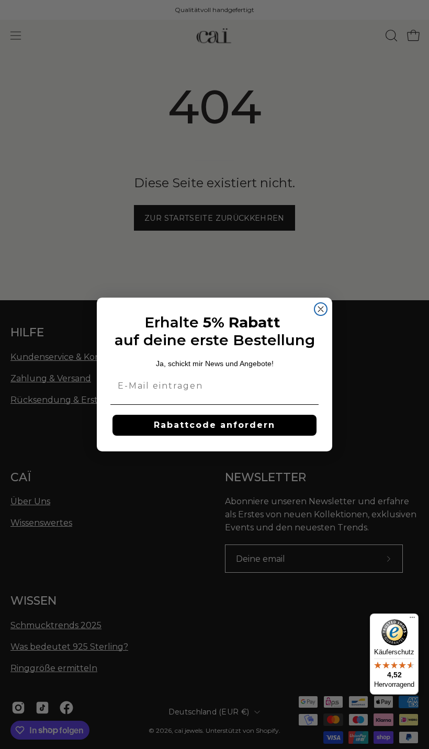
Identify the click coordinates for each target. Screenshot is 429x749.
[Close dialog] (320, 309)
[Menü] (412, 620)
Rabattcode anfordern (214, 425)
